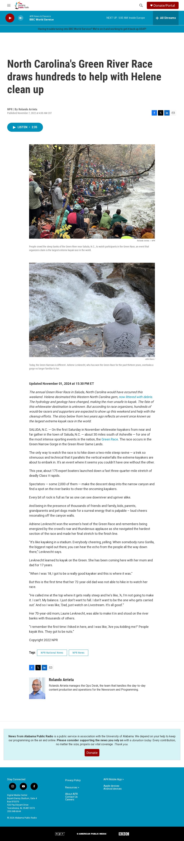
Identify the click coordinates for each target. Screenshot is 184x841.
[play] (10, 18)
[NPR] (60, 833)
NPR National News (52, 652)
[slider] (26, 18)
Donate (92, 752)
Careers (69, 799)
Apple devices (111, 786)
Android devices (113, 788)
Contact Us (71, 797)
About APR (71, 794)
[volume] (21, 18)
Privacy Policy (73, 780)
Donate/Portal (164, 5)
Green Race (110, 439)
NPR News (78, 652)
